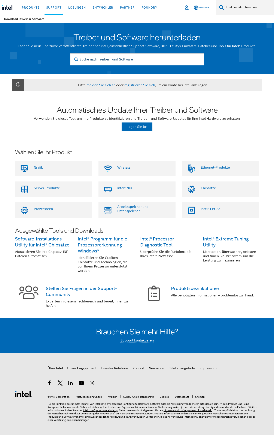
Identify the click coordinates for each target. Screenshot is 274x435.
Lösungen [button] (77, 7)
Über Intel (55, 368)
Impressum (208, 368)
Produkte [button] (30, 7)
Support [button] (53, 7)
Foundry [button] (149, 7)
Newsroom (157, 368)
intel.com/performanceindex (99, 410)
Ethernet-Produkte (215, 167)
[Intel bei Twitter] (60, 384)
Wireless (123, 167)
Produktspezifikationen (195, 288)
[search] (76, 59)
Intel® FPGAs (210, 209)
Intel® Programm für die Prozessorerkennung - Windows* (102, 245)
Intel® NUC (125, 188)
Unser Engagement (82, 368)
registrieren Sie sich (139, 85)
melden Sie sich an (100, 85)
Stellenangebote (182, 368)
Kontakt (138, 368)
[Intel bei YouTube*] (81, 384)
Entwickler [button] (103, 7)
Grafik (38, 167)
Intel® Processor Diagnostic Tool (157, 242)
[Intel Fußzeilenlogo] (23, 394)
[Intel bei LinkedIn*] (70, 384)
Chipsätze (208, 188)
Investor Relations (114, 368)
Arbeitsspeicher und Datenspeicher (133, 209)
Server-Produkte (47, 188)
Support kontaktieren (137, 340)
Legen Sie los (137, 127)
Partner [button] (127, 7)
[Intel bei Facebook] (49, 384)
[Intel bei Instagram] (91, 384)
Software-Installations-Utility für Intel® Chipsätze (42, 242)
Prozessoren (43, 209)
